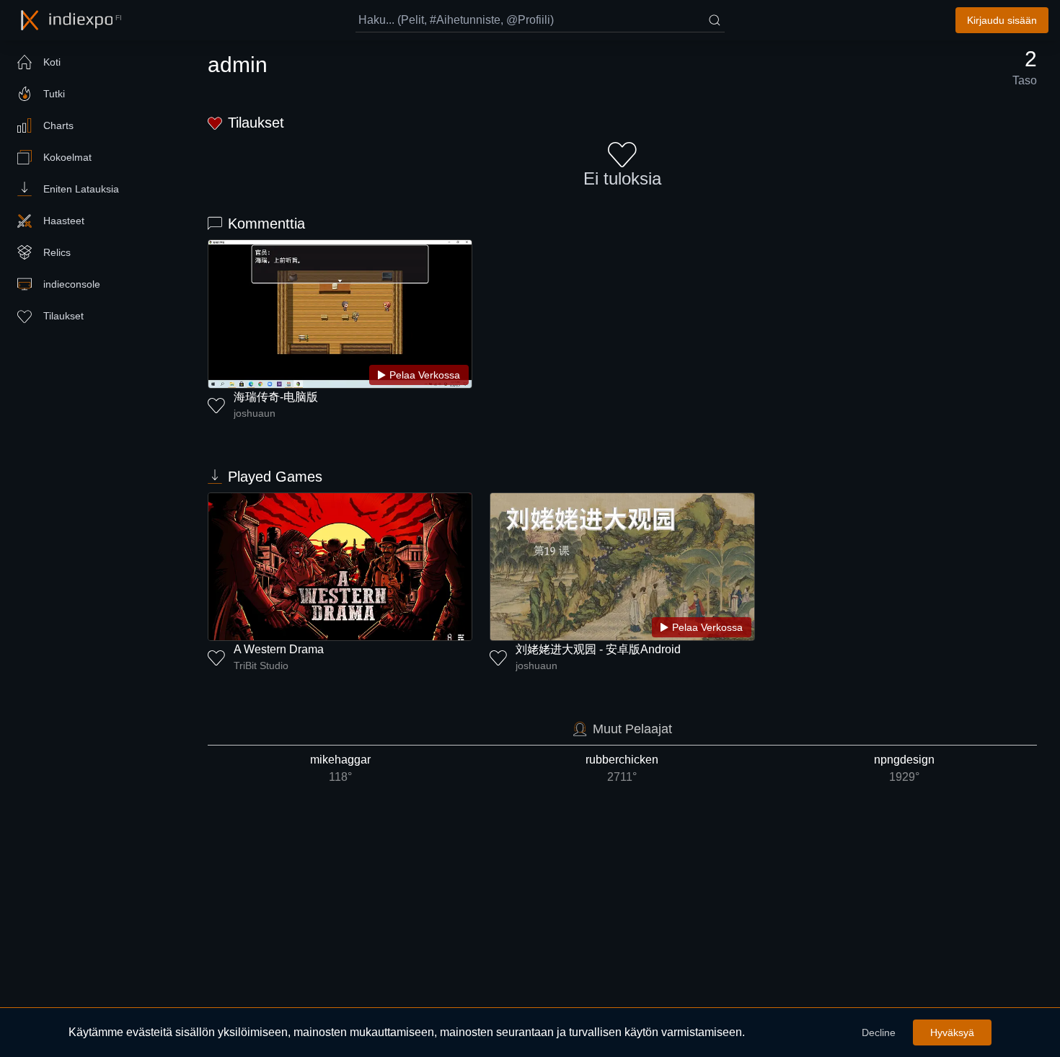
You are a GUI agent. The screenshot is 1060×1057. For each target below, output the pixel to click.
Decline (879, 1032)
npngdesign (904, 768)
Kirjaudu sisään (1002, 20)
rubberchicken (622, 768)
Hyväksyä (952, 1032)
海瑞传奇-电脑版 (276, 397)
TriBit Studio (261, 665)
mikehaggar (340, 768)
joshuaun (254, 413)
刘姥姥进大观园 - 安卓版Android (598, 649)
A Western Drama (279, 649)
